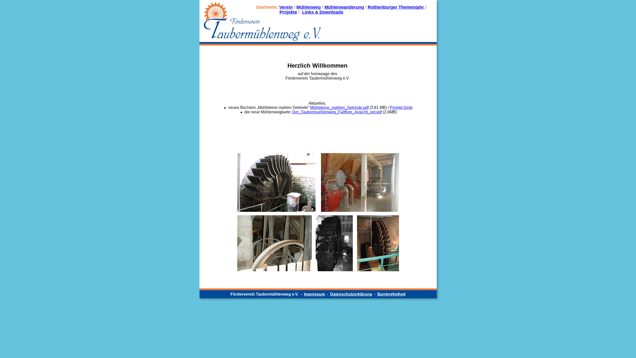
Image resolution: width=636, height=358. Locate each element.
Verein (286, 7)
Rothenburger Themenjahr (396, 7)
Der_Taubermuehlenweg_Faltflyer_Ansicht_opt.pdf (337, 112)
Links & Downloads (322, 12)
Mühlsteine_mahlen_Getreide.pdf (339, 107)
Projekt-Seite (401, 107)
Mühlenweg (308, 7)
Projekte (288, 12)
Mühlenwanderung (344, 7)
